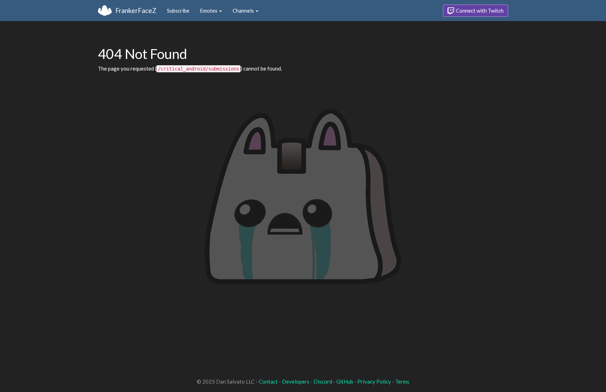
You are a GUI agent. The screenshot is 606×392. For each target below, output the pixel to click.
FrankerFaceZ (135, 10)
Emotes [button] (209, 10)
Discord (323, 381)
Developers (295, 381)
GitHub (344, 381)
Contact (268, 381)
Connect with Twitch (479, 10)
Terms (402, 381)
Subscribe (178, 10)
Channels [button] (244, 10)
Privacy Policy (374, 381)
